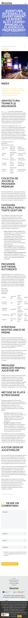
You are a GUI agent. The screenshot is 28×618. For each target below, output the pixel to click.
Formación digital (14, 583)
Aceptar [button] (19, 616)
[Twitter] (4, 494)
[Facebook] (2, 494)
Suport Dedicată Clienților (11, 95)
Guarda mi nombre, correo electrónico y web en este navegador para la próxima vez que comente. (15, 553)
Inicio (14, 578)
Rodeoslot (5, 111)
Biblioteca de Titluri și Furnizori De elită (14, 90)
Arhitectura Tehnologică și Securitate (14, 89)
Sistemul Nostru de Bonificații (12, 92)
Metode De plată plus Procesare (12, 93)
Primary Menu (25, 3)
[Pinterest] (6, 494)
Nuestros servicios (14, 580)
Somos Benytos (14, 581)
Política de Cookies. (22, 614)
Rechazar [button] (13, 616)
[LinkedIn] (10, 494)
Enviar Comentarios (10, 564)
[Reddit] (12, 494)
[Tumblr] (8, 494)
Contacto (14, 585)
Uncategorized (5, 48)
